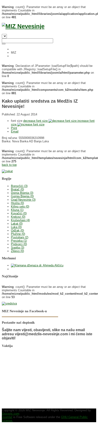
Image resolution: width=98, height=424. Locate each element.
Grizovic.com (10, 413)
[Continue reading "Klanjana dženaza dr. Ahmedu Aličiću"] (37, 265)
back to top (9, 164)
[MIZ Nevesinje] (23, 26)
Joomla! (7, 417)
